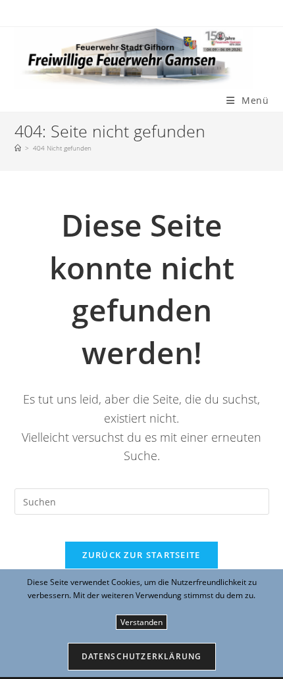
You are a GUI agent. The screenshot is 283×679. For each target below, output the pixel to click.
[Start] (17, 147)
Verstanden (141, 622)
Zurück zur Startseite (141, 555)
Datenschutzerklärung (142, 656)
